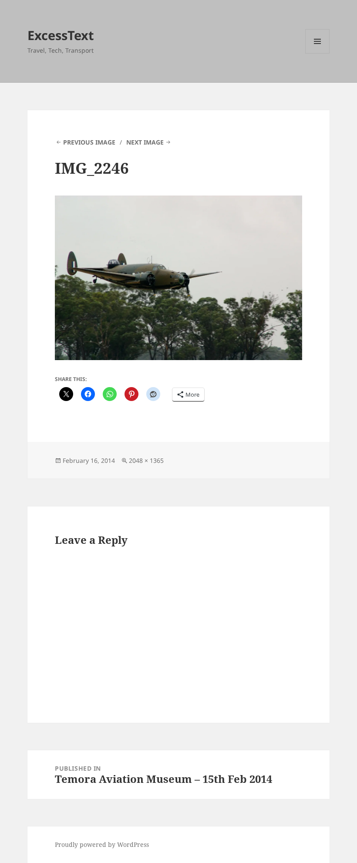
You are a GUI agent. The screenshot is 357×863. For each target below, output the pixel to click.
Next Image (145, 142)
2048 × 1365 (146, 460)
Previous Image (89, 142)
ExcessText (60, 35)
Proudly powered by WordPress (102, 844)
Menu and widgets (318, 53)
